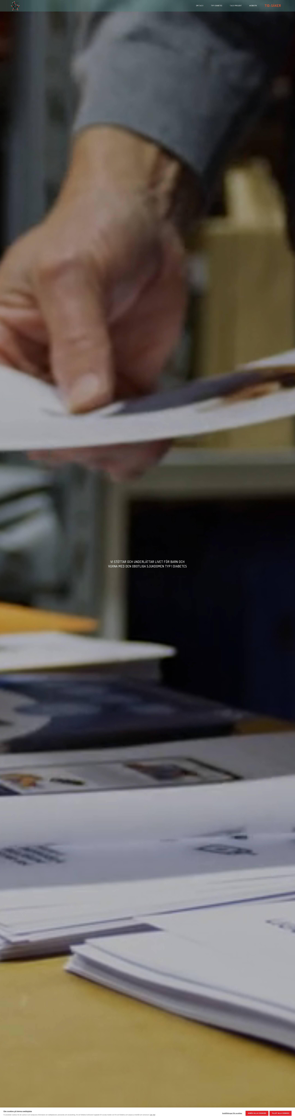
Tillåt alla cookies (280, 1113)
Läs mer (152, 1115)
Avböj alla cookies (257, 1113)
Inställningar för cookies (232, 1113)
